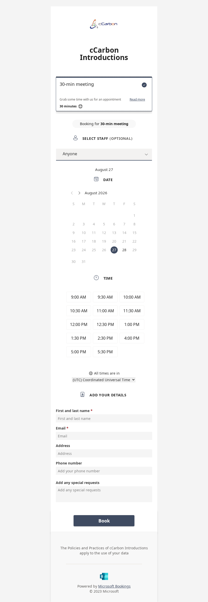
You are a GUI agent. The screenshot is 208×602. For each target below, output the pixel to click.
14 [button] (124, 232)
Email (60, 428)
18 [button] (94, 241)
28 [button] (124, 249)
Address (63, 445)
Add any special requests (77, 482)
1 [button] (134, 215)
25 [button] (94, 249)
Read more (137, 99)
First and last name (73, 410)
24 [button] (84, 249)
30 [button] (74, 261)
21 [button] (124, 241)
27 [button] (114, 249)
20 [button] (114, 241)
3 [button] (84, 224)
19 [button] (104, 241)
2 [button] (74, 224)
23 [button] (74, 249)
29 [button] (134, 249)
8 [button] (134, 224)
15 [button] (134, 232)
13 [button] (114, 232)
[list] (104, 95)
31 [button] (84, 261)
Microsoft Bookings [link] (114, 586)
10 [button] (84, 232)
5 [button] (104, 224)
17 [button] (84, 241)
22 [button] (134, 241)
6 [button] (114, 224)
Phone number (69, 463)
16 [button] (74, 241)
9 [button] (74, 232)
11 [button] (94, 232)
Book (104, 521)
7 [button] (124, 224)
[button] (72, 193)
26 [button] (104, 249)
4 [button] (94, 224)
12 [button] (104, 232)
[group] (104, 325)
